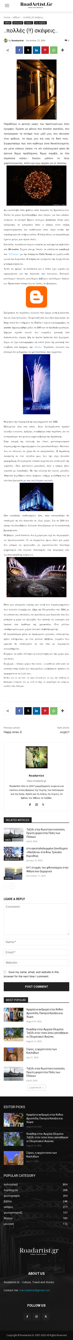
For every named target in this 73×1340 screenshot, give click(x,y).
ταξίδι (8, 839)
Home (7, 17)
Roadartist (18, 40)
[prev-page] (6, 886)
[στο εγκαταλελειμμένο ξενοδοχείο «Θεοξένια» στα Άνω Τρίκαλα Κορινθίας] (13, 854)
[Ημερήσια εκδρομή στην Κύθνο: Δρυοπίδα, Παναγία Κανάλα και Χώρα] (13, 1015)
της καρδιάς (40, 22)
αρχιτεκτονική (12, 859)
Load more (35, 1087)
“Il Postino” (13, 254)
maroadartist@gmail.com (34, 1290)
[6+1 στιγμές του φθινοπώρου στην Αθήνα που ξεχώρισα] (13, 873)
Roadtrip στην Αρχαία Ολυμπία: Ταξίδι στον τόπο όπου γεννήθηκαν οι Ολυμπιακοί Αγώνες (47, 1033)
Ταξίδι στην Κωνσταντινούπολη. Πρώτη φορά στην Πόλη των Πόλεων (45, 833)
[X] (28, 50)
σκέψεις (28, 22)
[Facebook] (19, 50)
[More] (62, 50)
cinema (8, 878)
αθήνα (16, 17)
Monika (38, 347)
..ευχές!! (64, 732)
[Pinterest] (45, 50)
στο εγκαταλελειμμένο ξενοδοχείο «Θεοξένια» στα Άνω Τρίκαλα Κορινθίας (47, 852)
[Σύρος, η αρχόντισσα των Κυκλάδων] (13, 1054)
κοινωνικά (17, 22)
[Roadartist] (6, 40)
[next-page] (12, 886)
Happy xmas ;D (13, 732)
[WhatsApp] (53, 50)
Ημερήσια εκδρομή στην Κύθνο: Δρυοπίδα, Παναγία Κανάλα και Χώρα (45, 1013)
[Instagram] (36, 803)
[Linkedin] (36, 50)
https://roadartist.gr (36, 781)
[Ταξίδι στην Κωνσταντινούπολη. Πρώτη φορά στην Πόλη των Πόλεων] (13, 835)
